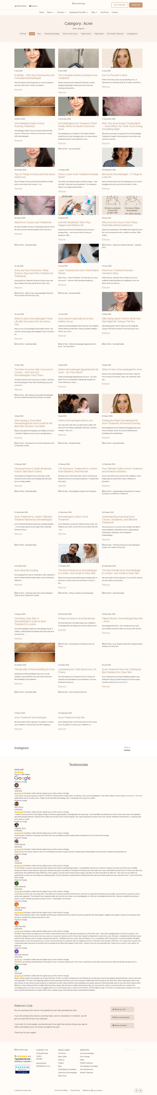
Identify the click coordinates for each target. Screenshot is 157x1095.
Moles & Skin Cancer (70, 34)
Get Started (119, 5)
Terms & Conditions (61, 1090)
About (49, 12)
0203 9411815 (21, 6)
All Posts (23, 34)
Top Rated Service (22, 1059)
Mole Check (62, 1076)
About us (61, 1060)
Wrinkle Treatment (86, 1072)
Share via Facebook (121, 1017)
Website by (87, 1090)
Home (41, 12)
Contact (115, 12)
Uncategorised (132, 34)
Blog (93, 12)
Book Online (62, 1056)
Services (60, 12)
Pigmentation (99, 34)
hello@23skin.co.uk (43, 1066)
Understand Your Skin (77, 12)
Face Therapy (85, 1056)
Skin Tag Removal (86, 1069)
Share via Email (120, 1025)
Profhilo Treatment (86, 1063)
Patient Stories (86, 34)
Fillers (82, 1060)
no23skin (127, 750)
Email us (34, 6)
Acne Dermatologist (87, 1053)
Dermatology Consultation (67, 1069)
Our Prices (105, 12)
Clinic (39, 34)
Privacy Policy (75, 1090)
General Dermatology (51, 34)
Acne (32, 34)
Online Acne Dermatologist (67, 1072)
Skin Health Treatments (115, 34)
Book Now (136, 5)
